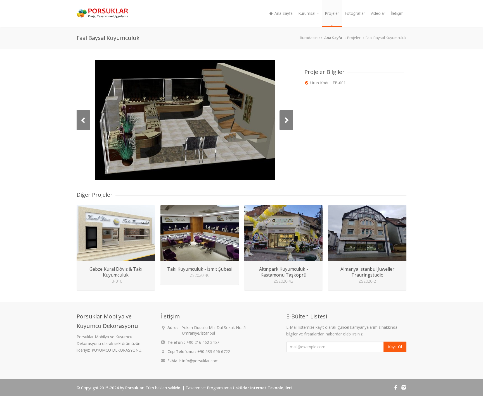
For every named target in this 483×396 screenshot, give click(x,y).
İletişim (397, 13)
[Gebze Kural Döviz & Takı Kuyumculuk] (116, 233)
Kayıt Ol (395, 346)
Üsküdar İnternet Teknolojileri (262, 387)
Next (286, 120)
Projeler (332, 13)
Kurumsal (306, 13)
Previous (83, 120)
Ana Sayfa (283, 13)
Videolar (378, 13)
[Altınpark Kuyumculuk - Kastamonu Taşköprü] (283, 233)
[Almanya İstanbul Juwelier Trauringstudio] (367, 233)
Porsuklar (134, 387)
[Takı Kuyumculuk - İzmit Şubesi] (199, 233)
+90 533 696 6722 (213, 351)
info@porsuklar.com (200, 360)
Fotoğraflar (355, 13)
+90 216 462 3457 (202, 342)
